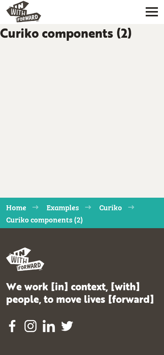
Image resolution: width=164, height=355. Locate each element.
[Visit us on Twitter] (67, 326)
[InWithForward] (23, 12)
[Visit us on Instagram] (30, 326)
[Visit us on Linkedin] (49, 326)
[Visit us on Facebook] (12, 326)
